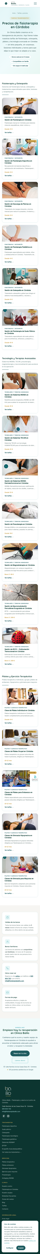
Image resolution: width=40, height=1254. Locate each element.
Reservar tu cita (20, 1053)
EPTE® (4, 1145)
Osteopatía (5, 1132)
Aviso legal (5, 1218)
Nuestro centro (7, 1186)
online (17, 976)
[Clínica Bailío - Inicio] (20, 1091)
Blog (3, 1202)
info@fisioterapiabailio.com (14, 981)
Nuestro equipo (7, 1192)
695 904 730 (6, 1109)
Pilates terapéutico (8, 1162)
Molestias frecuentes (9, 1196)
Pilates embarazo (8, 1165)
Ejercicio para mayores (9, 1171)
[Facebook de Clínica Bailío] (3, 1116)
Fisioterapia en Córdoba (10, 1189)
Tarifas (4, 1205)
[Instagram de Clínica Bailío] (8, 1116)
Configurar (9, 1248)
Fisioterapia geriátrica (9, 1139)
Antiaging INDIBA (8, 1178)
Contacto (5, 1209)
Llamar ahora (20, 1060)
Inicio (14, 13)
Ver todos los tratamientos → (11, 1152)
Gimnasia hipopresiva (9, 1168)
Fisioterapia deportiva (9, 1126)
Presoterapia (6, 1175)
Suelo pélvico (6, 1129)
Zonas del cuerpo (8, 1199)
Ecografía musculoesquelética (12, 1149)
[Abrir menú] (35, 3)
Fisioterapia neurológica (10, 1136)
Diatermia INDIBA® (8, 1142)
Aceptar (21, 1248)
